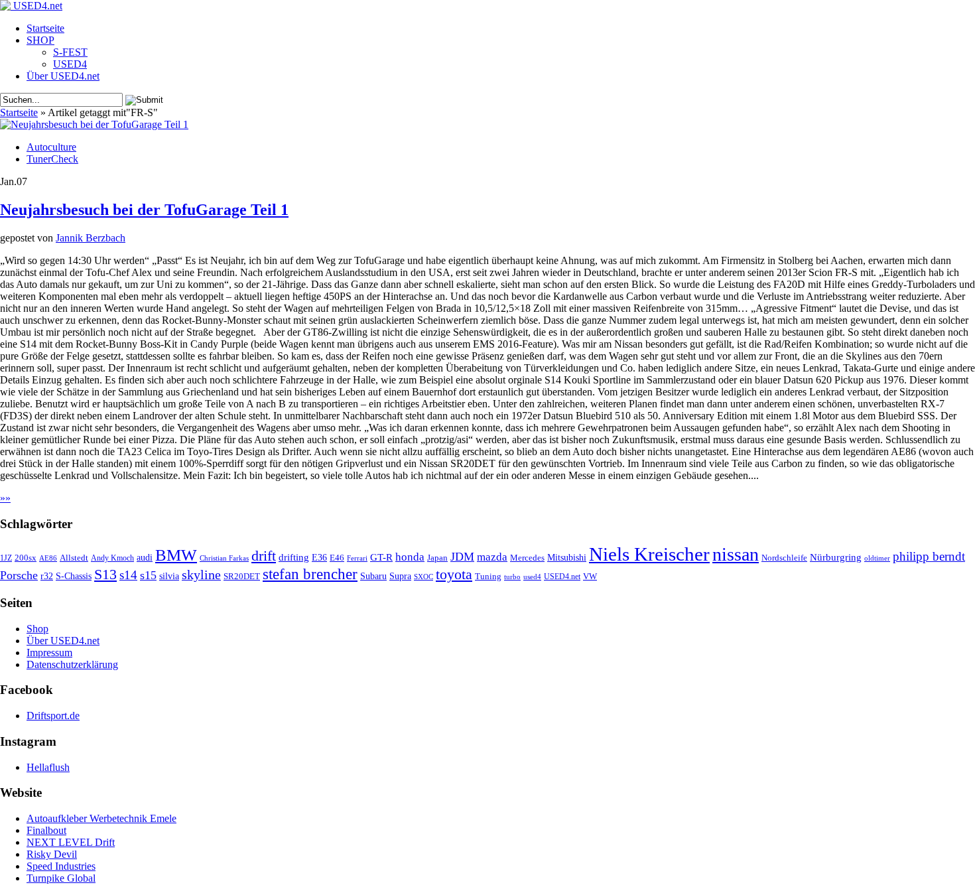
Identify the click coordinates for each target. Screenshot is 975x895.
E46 (337, 558)
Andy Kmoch (112, 558)
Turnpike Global (61, 878)
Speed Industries (61, 866)
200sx (25, 558)
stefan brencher (310, 574)
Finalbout (46, 830)
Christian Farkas (224, 558)
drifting (294, 557)
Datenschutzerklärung (72, 664)
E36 (319, 557)
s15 (148, 575)
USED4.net (562, 576)
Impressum (49, 652)
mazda (492, 557)
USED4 (70, 64)
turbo (512, 577)
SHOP (40, 40)
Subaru (373, 576)
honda (409, 557)
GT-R (381, 557)
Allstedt (74, 558)
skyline (201, 575)
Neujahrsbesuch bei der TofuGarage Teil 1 (144, 209)
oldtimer (877, 558)
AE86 (48, 558)
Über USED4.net (63, 76)
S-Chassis (74, 576)
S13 (105, 575)
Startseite (45, 28)
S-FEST (70, 52)
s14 (128, 575)
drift (263, 556)
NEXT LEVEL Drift (71, 842)
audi (145, 558)
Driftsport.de (53, 715)
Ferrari (357, 558)
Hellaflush (48, 767)
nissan (735, 554)
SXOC (423, 577)
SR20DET (242, 576)
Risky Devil (52, 854)
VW (590, 576)
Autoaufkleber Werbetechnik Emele (101, 818)
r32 (46, 576)
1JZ (6, 558)
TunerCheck (52, 159)
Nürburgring (836, 557)
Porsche (19, 575)
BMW (176, 555)
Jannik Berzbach (90, 237)
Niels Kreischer (649, 554)
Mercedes (527, 558)
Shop (37, 628)
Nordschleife (784, 558)
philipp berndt (929, 556)
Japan (437, 558)
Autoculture (51, 147)
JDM (462, 556)
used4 (532, 577)
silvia (169, 576)
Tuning (488, 576)
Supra (400, 576)
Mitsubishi (566, 557)
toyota (454, 574)
